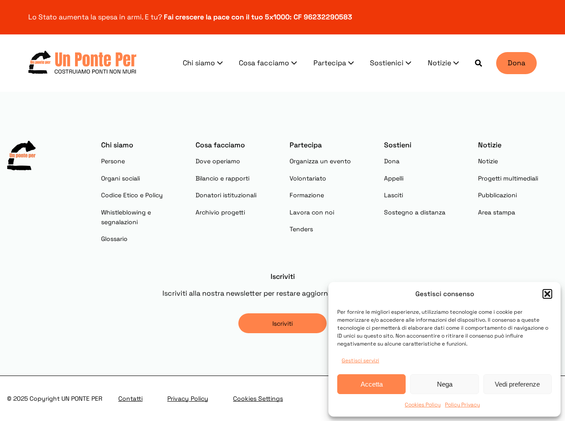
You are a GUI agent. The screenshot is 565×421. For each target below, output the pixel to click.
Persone (113, 161)
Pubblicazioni (497, 195)
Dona (516, 63)
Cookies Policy (423, 404)
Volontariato (308, 178)
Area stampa (496, 212)
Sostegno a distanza (414, 212)
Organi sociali (120, 178)
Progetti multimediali (508, 178)
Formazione (307, 195)
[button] (547, 293)
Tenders (301, 229)
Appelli (393, 178)
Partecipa (329, 63)
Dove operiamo (218, 161)
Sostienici (386, 63)
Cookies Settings (258, 398)
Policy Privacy (462, 404)
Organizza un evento (320, 161)
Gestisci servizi (360, 360)
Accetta (372, 384)
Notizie (439, 63)
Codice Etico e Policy (132, 195)
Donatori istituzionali (226, 195)
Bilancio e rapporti (222, 178)
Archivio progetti (220, 212)
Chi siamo (199, 63)
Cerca (478, 62)
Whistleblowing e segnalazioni (126, 217)
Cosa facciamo (264, 63)
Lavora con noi (312, 212)
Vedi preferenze (517, 384)
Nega (444, 384)
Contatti (130, 398)
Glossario (114, 239)
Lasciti (393, 195)
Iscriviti (282, 323)
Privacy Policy (187, 398)
